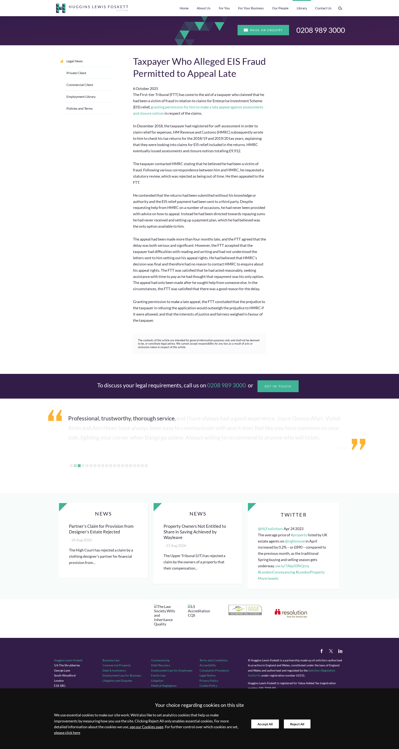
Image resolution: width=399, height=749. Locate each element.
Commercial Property (116, 665)
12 (114, 465)
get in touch (278, 386)
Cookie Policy (208, 685)
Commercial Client (79, 85)
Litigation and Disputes (117, 680)
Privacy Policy (209, 680)
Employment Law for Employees (171, 670)
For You (224, 8)
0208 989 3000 (320, 30)
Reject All (297, 724)
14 (122, 465)
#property (299, 535)
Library (302, 8)
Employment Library (81, 96)
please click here (67, 733)
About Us (204, 8)
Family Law (158, 675)
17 (134, 465)
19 (142, 465)
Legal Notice (208, 675)
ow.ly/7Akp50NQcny (292, 566)
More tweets (268, 578)
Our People (280, 8)
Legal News (74, 61)
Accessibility (208, 665)
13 (118, 465)
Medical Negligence (163, 685)
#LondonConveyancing (276, 572)
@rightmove (295, 541)
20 (146, 465)
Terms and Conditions (214, 660)
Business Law (110, 660)
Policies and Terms (79, 108)
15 (126, 465)
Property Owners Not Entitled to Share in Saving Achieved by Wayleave (195, 531)
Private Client (76, 73)
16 (130, 465)
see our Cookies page (146, 727)
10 (106, 465)
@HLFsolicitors (270, 529)
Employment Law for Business (121, 675)
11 (110, 465)
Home (184, 8)
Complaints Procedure (214, 670)
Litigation (157, 680)
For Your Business (251, 8)
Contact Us (323, 8)
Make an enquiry (266, 30)
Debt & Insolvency (114, 670)
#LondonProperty (310, 572)
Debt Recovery (160, 665)
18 (138, 465)
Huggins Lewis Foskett (68, 660)
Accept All (265, 724)
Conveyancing (160, 660)
